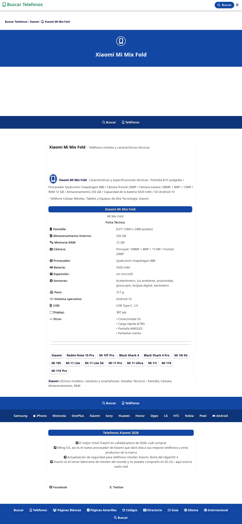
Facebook (60, 487)
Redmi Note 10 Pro (80, 355)
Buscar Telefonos (25, 4)
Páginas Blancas (69, 510)
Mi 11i (152, 363)
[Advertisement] (121, 91)
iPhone (41, 416)
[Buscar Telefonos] (237, 5)
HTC (176, 416)
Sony (109, 416)
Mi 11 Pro (115, 363)
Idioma (192, 510)
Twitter (118, 487)
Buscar (227, 5)
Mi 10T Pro (106, 355)
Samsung (20, 416)
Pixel (203, 416)
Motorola (59, 416)
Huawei (124, 416)
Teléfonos (131, 122)
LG (166, 416)
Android (221, 416)
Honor (140, 416)
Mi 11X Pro (59, 371)
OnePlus (78, 416)
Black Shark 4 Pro (156, 355)
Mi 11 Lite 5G (94, 363)
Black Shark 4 (129, 355)
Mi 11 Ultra (135, 363)
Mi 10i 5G (181, 355)
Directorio (154, 510)
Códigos (131, 510)
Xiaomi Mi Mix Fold (72, 180)
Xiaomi (57, 355)
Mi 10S (56, 363)
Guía (174, 510)
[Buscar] (219, 5)
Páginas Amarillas (103, 510)
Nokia (189, 416)
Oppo (154, 416)
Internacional (217, 510)
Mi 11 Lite (73, 363)
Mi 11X (166, 363)
